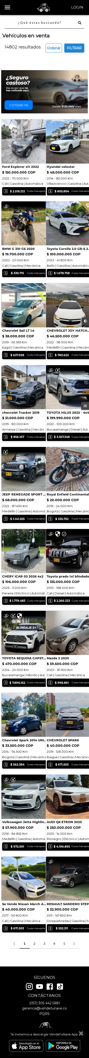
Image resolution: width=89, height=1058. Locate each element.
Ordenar (54, 48)
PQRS (44, 1014)
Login (77, 7)
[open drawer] (7, 7)
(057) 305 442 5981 (44, 1003)
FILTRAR (74, 48)
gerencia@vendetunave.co (44, 1008)
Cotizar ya (18, 105)
